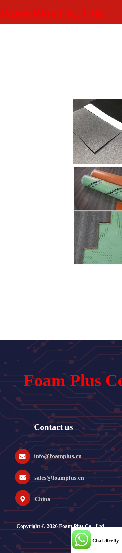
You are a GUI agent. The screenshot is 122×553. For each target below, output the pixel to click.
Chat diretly (105, 541)
